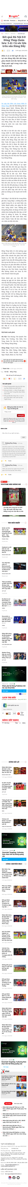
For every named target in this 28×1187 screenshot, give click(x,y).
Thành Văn (6, 368)
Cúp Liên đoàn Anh (7, 644)
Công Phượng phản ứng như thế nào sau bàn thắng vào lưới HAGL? (14, 387)
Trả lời (9, 461)
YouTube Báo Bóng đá (11, 484)
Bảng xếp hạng (10, 720)
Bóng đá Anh (22, 20)
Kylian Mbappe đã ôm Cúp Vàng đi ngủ (9, 1084)
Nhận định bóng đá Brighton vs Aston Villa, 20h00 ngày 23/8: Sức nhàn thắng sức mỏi (14, 1133)
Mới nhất (6, 20)
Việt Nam (13, 33)
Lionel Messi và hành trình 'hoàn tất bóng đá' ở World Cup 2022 (8, 1077)
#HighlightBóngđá (18, 23)
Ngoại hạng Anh (6, 554)
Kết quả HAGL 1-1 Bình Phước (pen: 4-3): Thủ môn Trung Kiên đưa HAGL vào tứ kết (14, 391)
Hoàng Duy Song (10, 443)
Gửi (23, 437)
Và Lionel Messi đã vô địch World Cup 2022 (9, 1092)
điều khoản (11, 421)
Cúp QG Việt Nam (12, 699)
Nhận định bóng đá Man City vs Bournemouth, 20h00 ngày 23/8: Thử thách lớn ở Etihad (13, 1127)
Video (3, 608)
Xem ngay (5, 691)
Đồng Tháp (13, 371)
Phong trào (5, 539)
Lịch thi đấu (9, 697)
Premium (13, 20)
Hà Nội (6, 371)
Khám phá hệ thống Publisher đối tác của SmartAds (14, 687)
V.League (4, 699)
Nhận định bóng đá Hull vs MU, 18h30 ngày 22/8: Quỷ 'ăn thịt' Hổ (14, 1121)
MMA (3, 811)
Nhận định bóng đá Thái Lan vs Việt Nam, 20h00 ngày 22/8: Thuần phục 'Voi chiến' (14, 1108)
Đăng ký (21, 415)
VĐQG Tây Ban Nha (6, 826)
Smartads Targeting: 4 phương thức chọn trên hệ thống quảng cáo (13, 854)
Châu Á (7, 33)
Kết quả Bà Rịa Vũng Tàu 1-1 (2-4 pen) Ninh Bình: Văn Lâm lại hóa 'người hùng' (14, 397)
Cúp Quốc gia (21, 33)
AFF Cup (4, 591)
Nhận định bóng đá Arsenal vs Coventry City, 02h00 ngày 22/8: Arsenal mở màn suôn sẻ (14, 1115)
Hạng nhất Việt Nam (23, 699)
